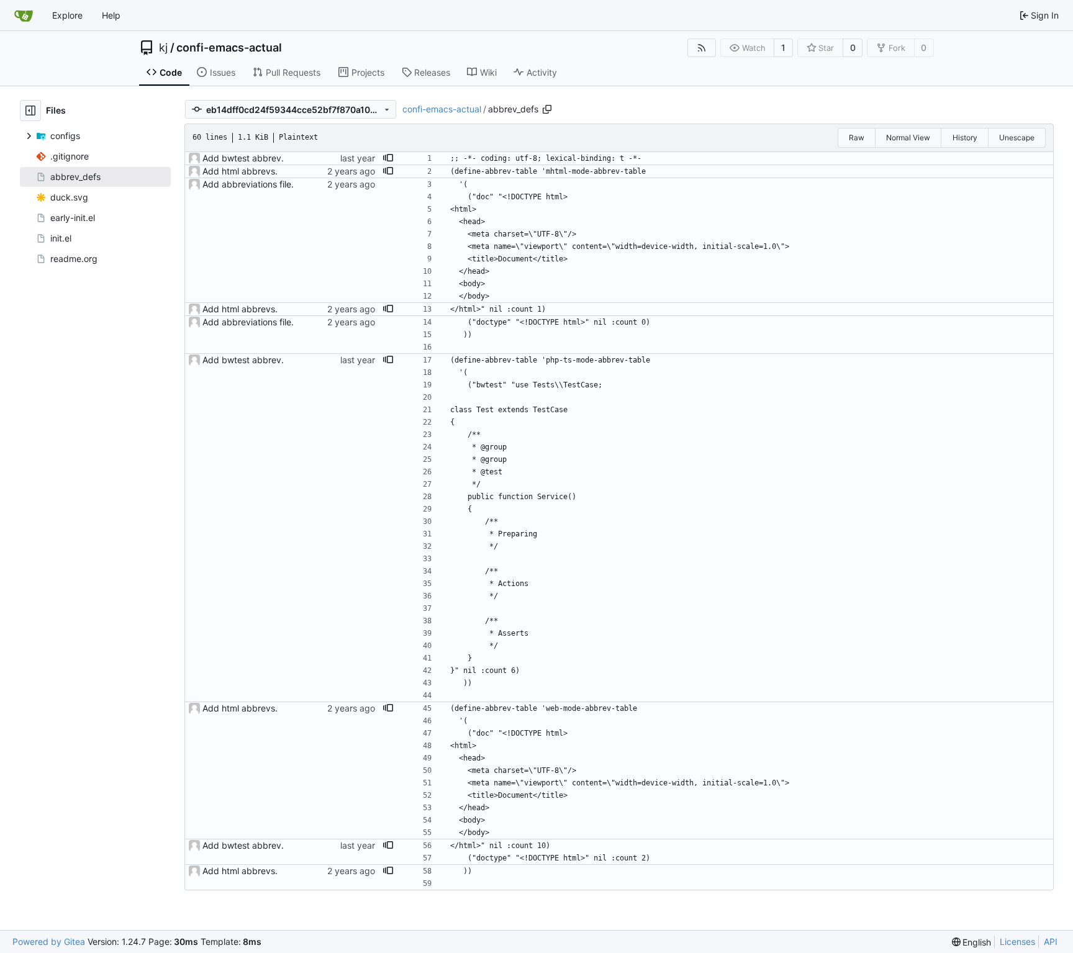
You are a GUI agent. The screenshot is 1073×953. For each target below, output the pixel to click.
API (1050, 941)
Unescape (1017, 137)
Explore (67, 15)
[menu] (972, 942)
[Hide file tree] (30, 110)
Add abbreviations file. (248, 184)
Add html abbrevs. (240, 171)
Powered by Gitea (48, 941)
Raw (856, 137)
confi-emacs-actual (229, 48)
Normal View (908, 137)
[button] (388, 158)
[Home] (23, 15)
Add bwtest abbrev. (243, 158)
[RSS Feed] (701, 47)
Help (111, 15)
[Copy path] (547, 109)
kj (163, 48)
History (965, 137)
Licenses (1017, 941)
